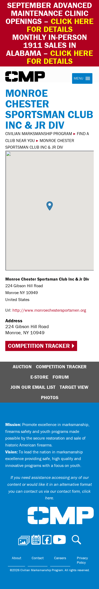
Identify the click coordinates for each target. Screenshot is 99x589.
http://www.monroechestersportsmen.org (49, 310)
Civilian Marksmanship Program (25, 76)
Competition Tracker (39, 345)
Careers (60, 557)
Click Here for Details (60, 57)
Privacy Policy (82, 560)
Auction (22, 367)
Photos (49, 397)
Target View (74, 387)
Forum (61, 377)
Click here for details (60, 25)
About (16, 557)
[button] (49, 206)
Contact (38, 557)
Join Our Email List (33, 387)
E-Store (39, 377)
